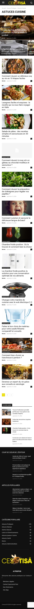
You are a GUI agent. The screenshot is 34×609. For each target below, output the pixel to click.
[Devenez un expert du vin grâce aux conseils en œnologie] (17, 371)
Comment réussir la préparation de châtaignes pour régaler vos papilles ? (16, 191)
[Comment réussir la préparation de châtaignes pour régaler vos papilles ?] (17, 179)
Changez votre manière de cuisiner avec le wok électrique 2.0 (17, 301)
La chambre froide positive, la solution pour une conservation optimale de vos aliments (15, 273)
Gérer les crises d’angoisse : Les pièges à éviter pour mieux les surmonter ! (21, 500)
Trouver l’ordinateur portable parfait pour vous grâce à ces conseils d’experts (20, 411)
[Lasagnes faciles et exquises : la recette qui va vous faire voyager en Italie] (17, 92)
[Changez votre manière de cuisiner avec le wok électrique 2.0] (17, 290)
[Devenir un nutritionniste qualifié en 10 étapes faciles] (6, 477)
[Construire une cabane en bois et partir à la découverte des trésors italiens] (6, 440)
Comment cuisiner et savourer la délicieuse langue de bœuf (16, 219)
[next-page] (11, 394)
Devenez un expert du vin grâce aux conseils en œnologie (15, 383)
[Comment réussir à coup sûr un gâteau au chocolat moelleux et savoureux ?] (17, 150)
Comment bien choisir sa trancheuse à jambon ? (13, 356)
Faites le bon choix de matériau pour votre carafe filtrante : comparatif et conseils (15, 328)
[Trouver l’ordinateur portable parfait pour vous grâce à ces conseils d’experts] (6, 412)
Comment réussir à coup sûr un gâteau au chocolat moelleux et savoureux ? (16, 162)
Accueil (4, 8)
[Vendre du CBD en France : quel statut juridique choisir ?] (6, 458)
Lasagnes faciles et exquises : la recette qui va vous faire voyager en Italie (16, 104)
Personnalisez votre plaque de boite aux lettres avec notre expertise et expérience (21, 466)
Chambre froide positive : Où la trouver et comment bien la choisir (17, 245)
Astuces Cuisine (6, 27)
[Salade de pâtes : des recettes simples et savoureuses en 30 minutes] (17, 121)
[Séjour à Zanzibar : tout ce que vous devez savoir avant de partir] (6, 510)
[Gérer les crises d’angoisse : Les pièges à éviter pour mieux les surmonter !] (6, 501)
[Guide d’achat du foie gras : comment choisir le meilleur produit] (17, 27)
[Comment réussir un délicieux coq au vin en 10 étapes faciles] (17, 66)
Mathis (3, 81)
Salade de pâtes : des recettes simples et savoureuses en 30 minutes (15, 133)
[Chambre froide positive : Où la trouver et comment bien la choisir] (17, 234)
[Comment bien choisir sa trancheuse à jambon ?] (17, 345)
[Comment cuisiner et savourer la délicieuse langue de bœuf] (17, 208)
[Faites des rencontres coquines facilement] (6, 422)
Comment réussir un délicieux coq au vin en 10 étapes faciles (17, 77)
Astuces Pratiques (11, 8)
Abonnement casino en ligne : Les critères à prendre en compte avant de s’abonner (22, 491)
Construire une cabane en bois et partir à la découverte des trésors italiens (22, 439)
